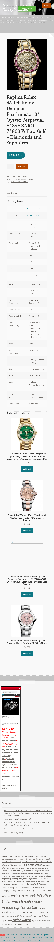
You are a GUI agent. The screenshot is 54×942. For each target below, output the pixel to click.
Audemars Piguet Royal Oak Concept (14, 856)
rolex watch (29, 912)
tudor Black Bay (7, 916)
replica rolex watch (25, 895)
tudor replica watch (36, 916)
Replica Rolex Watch (35, 209)
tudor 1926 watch (42, 913)
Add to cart (22, 166)
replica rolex (6, 896)
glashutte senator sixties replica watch (8, 761)
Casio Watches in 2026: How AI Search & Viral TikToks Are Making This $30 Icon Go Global (27, 824)
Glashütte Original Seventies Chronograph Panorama (30, 868)
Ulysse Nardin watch (39, 921)
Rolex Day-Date (16, 913)
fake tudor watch (32, 865)
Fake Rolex (5, 865)
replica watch (25, 908)
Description (12, 193)
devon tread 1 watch (29, 862)
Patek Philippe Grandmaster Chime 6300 (36, 891)
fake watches (6, 868)
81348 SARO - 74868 (19, 182)
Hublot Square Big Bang (13, 833)
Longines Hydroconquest (19, 874)
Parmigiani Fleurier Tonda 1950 (21, 888)
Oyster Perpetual (34, 215)
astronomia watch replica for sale (10, 755)
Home (4, 17)
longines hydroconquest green (14, 878)
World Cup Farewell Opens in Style (18, 819)
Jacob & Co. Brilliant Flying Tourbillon (18, 870)
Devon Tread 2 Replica (44, 862)
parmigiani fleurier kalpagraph (14, 884)
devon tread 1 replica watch (11, 862)
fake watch (46, 865)
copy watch (46, 859)
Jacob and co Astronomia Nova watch (19, 829)
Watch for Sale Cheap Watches (15, 7)
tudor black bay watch (21, 916)
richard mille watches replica (30, 940)
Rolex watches (13, 17)
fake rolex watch (16, 865)
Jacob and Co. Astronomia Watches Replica (24, 935)
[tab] (27, 193)
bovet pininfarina (33, 859)
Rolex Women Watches (29, 17)
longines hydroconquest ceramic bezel (38, 876)
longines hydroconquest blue (38, 874)
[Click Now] (11, 708)
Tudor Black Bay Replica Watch (10, 748)
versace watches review (18, 924)
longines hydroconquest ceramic (13, 876)
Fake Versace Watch (10, 766)
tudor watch (21, 920)
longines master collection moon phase (15, 882)
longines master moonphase (39, 882)
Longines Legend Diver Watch (38, 879)
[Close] (19, 687)
